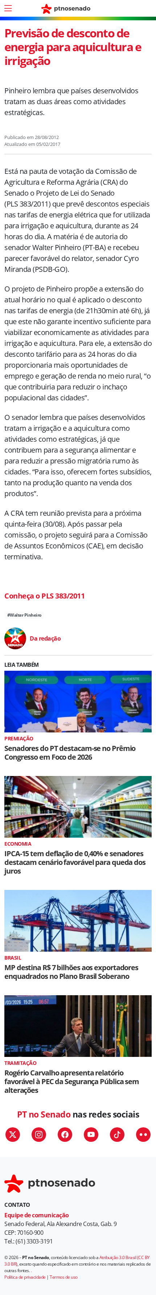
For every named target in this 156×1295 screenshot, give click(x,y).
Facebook (65, 1134)
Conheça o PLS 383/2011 (44, 596)
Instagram (39, 1134)
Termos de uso (64, 1277)
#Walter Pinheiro (24, 615)
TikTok (117, 1134)
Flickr (143, 1134)
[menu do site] (8, 8)
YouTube (91, 1134)
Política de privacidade (25, 1277)
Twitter (12, 1134)
